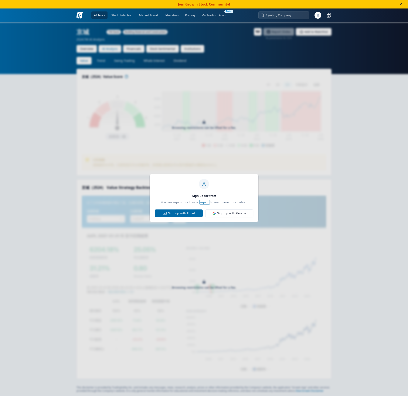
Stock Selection (122, 15)
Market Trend (148, 15)
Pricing (190, 15)
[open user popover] (317, 15)
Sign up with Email (181, 213)
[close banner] (401, 4)
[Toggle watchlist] (329, 15)
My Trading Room (214, 15)
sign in (205, 202)
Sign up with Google (231, 213)
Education (171, 15)
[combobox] (286, 15)
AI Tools (99, 15)
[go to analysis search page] (79, 15)
